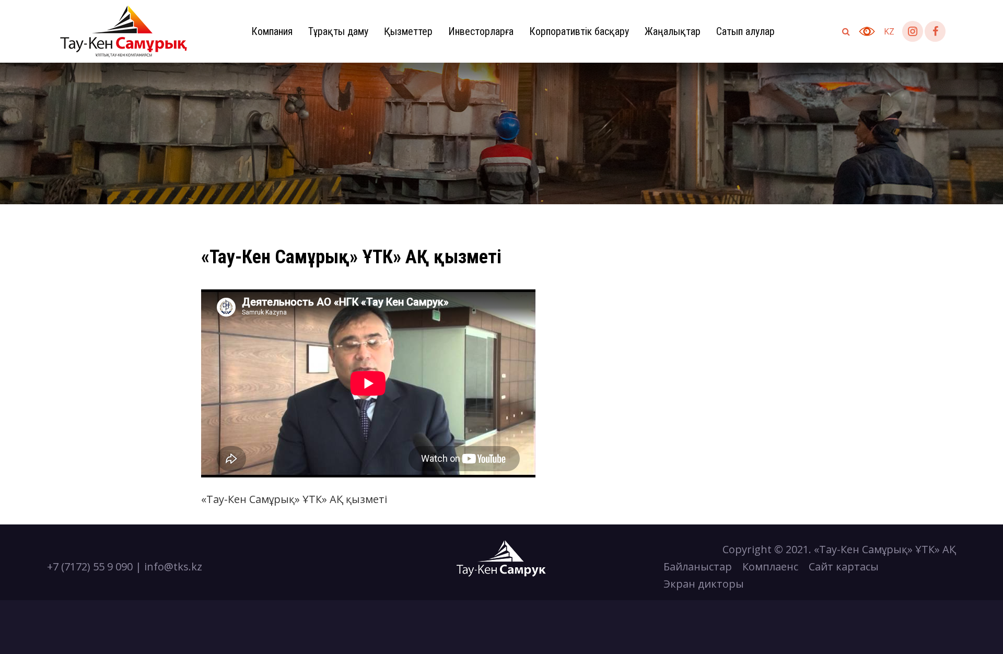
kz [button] (889, 31)
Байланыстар (697, 566)
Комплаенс (770, 566)
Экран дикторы (703, 584)
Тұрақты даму (338, 31)
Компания (272, 31)
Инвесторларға (481, 31)
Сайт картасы (844, 566)
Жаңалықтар (673, 31)
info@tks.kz (173, 566)
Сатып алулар (745, 31)
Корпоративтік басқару (579, 31)
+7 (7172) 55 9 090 (90, 566)
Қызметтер (408, 31)
